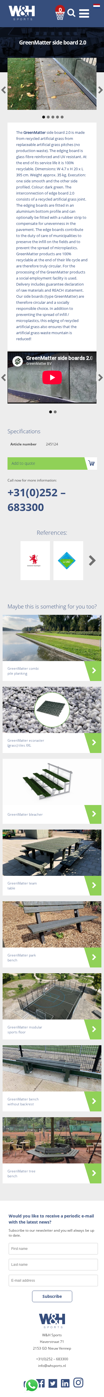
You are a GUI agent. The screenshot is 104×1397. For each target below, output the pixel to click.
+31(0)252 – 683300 (37, 499)
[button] (42, 114)
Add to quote (23, 463)
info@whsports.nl (52, 1365)
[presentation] (3, 90)
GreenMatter (34, 132)
